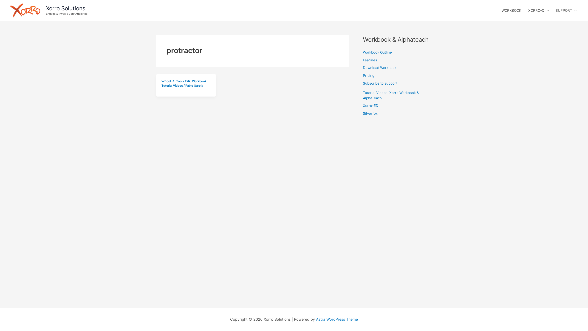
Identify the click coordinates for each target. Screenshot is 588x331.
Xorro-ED (370, 105)
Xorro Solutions (65, 8)
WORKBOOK (511, 10)
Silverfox (370, 113)
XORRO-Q (536, 10)
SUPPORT (564, 10)
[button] (546, 10)
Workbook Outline (377, 52)
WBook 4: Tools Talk (175, 81)
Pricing (368, 75)
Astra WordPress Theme (337, 319)
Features (370, 60)
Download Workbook (379, 68)
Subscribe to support (380, 83)
